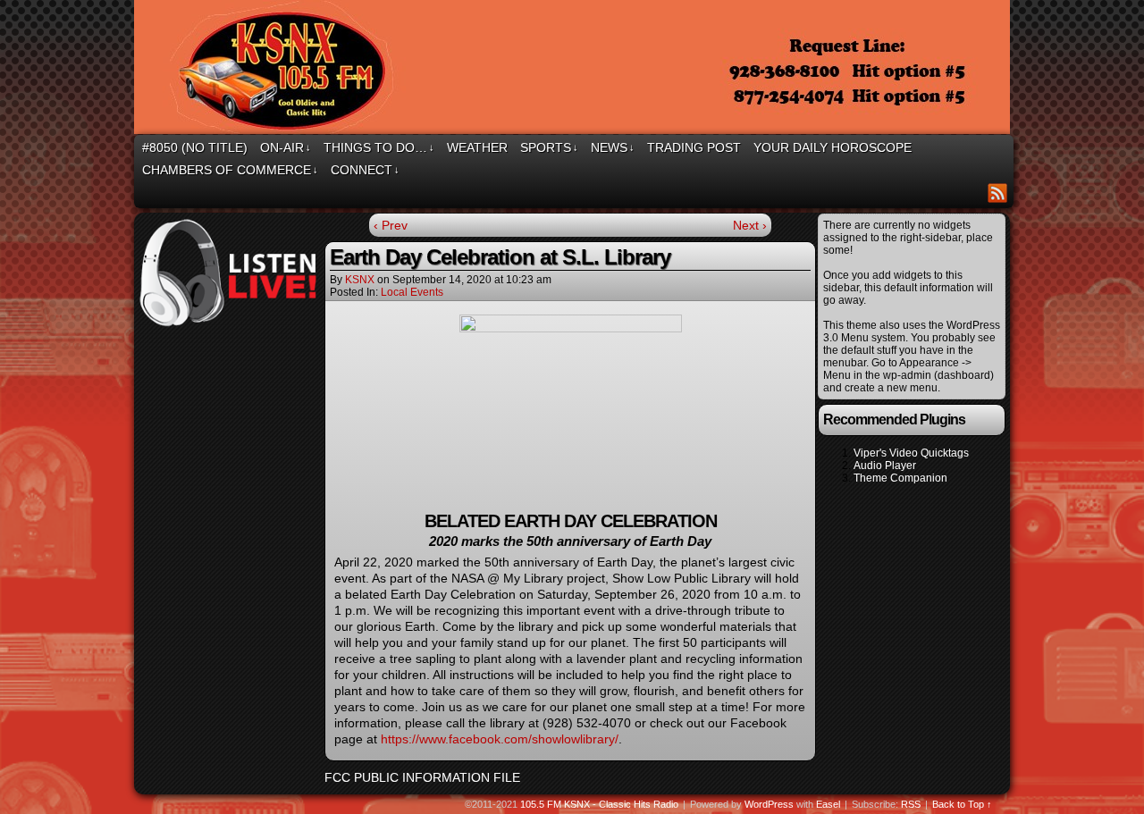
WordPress (769, 804)
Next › (750, 225)
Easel (828, 804)
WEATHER (477, 147)
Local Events (412, 292)
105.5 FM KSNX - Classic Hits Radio (599, 804)
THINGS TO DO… (379, 147)
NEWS (613, 147)
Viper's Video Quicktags (911, 453)
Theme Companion (900, 478)
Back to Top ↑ (962, 804)
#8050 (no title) (195, 147)
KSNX (359, 279)
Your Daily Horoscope (832, 147)
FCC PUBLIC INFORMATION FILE (422, 777)
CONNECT (365, 170)
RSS (998, 192)
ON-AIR (285, 147)
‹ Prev (391, 225)
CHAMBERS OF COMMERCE (230, 170)
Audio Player (885, 465)
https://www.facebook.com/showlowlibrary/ (499, 739)
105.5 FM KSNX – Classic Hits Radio (574, 69)
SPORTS (549, 147)
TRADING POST (694, 147)
